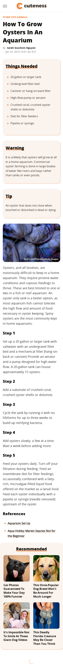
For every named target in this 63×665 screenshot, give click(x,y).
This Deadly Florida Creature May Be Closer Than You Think (44, 638)
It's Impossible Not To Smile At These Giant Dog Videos (16, 636)
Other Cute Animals (15, 17)
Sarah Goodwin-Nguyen (21, 47)
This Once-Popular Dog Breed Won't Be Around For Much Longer (46, 590)
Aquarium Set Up (19, 523)
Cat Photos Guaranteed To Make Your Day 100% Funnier (14, 590)
